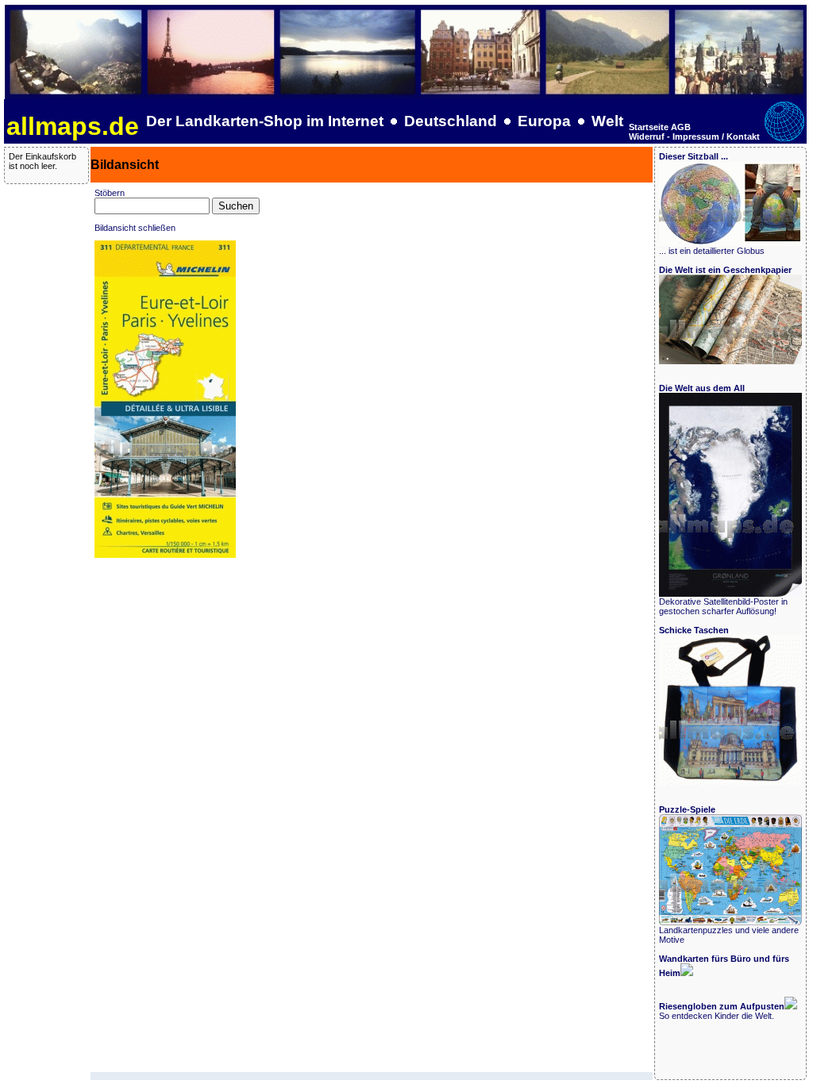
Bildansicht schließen (134, 228)
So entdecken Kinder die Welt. (721, 1011)
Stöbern (109, 193)
